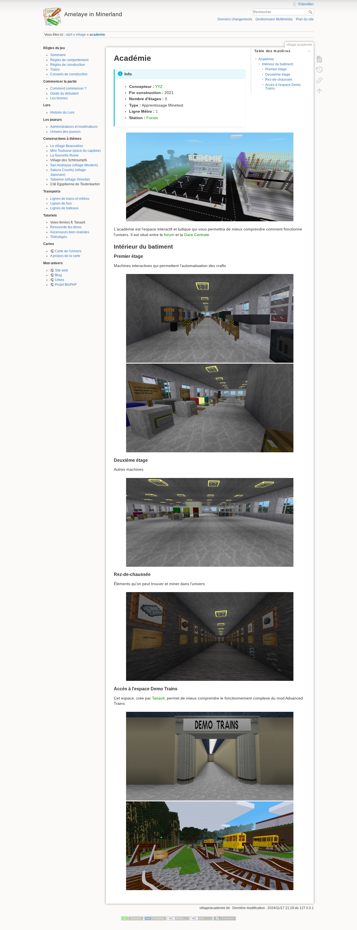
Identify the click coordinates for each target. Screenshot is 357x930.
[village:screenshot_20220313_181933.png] (210, 408)
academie (97, 35)
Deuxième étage (277, 74)
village (81, 35)
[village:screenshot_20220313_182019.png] (210, 636)
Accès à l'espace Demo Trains (283, 86)
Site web (61, 270)
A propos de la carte (65, 256)
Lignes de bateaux (64, 208)
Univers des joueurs (65, 132)
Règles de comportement (69, 60)
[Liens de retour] (319, 80)
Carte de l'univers (68, 251)
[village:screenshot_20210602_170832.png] (210, 177)
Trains (55, 69)
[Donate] (132, 918)
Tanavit (158, 698)
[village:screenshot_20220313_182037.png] (210, 756)
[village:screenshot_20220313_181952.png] (210, 522)
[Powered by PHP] (155, 918)
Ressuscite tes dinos (65, 227)
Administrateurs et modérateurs (74, 127)
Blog (58, 275)
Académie (266, 59)
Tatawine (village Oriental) (70, 179)
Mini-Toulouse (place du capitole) (75, 151)
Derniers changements (235, 19)
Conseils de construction (69, 74)
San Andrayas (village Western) (74, 165)
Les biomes (59, 98)
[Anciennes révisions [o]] (319, 69)
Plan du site (305, 19)
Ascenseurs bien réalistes (69, 232)
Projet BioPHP (66, 285)
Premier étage (276, 69)
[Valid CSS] (201, 918)
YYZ (159, 86)
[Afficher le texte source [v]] (319, 59)
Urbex (59, 280)
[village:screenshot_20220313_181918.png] (210, 318)
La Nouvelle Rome (64, 155)
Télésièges (58, 237)
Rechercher (311, 12)
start (69, 35)
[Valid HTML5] (178, 918)
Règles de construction (67, 65)
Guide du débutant (64, 93)
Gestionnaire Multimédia (274, 19)
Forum (152, 118)
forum (169, 234)
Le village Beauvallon (66, 146)
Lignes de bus (61, 203)
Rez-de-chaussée (278, 79)
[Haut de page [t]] (319, 91)
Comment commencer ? (68, 88)
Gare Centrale (196, 234)
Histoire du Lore (62, 112)
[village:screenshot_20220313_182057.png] (210, 845)
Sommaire (58, 55)
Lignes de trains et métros (69, 199)
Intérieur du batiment (277, 64)
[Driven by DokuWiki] (225, 918)
